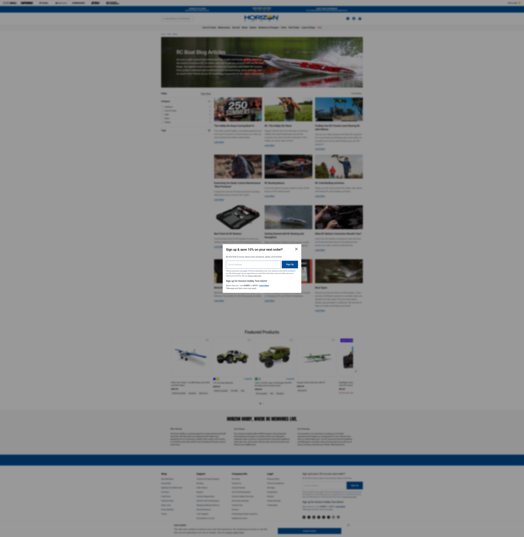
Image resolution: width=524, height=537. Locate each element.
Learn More (264, 285)
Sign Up (290, 264)
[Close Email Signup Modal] (296, 249)
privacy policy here (254, 276)
